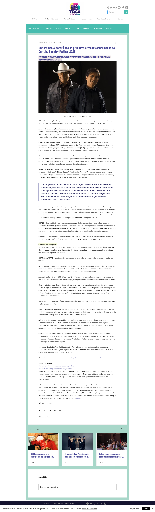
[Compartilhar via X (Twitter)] (45, 410)
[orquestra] (112, 441)
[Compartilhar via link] (55, 410)
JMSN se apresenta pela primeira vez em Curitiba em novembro (42, 455)
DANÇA (77, 29)
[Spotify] (108, 7)
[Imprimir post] (60, 410)
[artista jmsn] (43, 441)
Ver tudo (124, 429)
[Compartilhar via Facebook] (39, 410)
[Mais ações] (115, 42)
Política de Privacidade (89, 509)
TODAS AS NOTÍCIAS (34, 29)
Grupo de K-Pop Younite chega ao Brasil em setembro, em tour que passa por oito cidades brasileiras (77, 455)
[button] (124, 28)
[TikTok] (126, 7)
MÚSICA (58, 29)
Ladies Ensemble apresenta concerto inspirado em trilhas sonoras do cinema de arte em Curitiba (111, 455)
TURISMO (49, 29)
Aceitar (146, 509)
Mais (107, 29)
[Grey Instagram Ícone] (119, 7)
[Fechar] (152, 508)
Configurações (134, 509)
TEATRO (67, 29)
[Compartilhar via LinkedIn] (50, 410)
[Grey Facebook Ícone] (123, 7)
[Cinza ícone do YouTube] (115, 7)
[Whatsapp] (112, 7)
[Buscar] (126, 12)
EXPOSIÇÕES (98, 29)
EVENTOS (86, 29)
